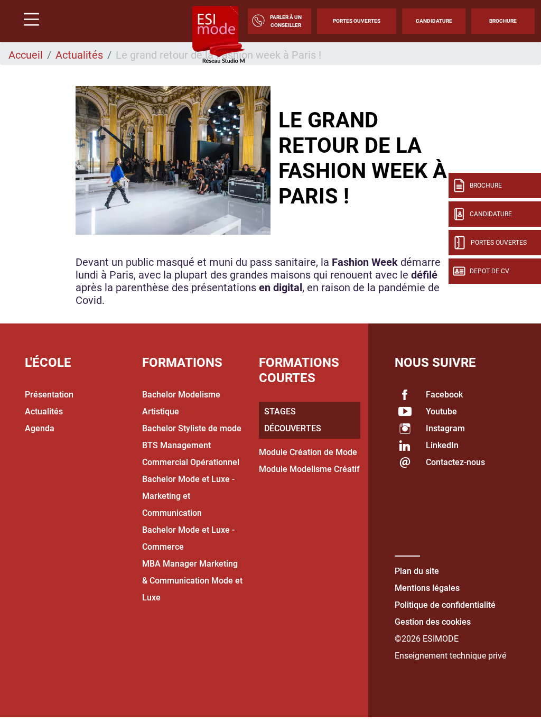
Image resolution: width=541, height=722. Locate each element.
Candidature (434, 21)
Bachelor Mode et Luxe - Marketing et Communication (188, 496)
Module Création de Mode (308, 452)
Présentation (49, 395)
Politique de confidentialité (445, 605)
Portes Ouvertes (356, 21)
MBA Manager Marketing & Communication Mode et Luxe (192, 581)
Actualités (79, 55)
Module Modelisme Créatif (309, 469)
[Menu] (27, 21)
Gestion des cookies (433, 622)
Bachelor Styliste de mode (191, 428)
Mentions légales (427, 588)
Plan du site (417, 571)
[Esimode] (218, 35)
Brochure (503, 21)
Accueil (25, 55)
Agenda (39, 428)
